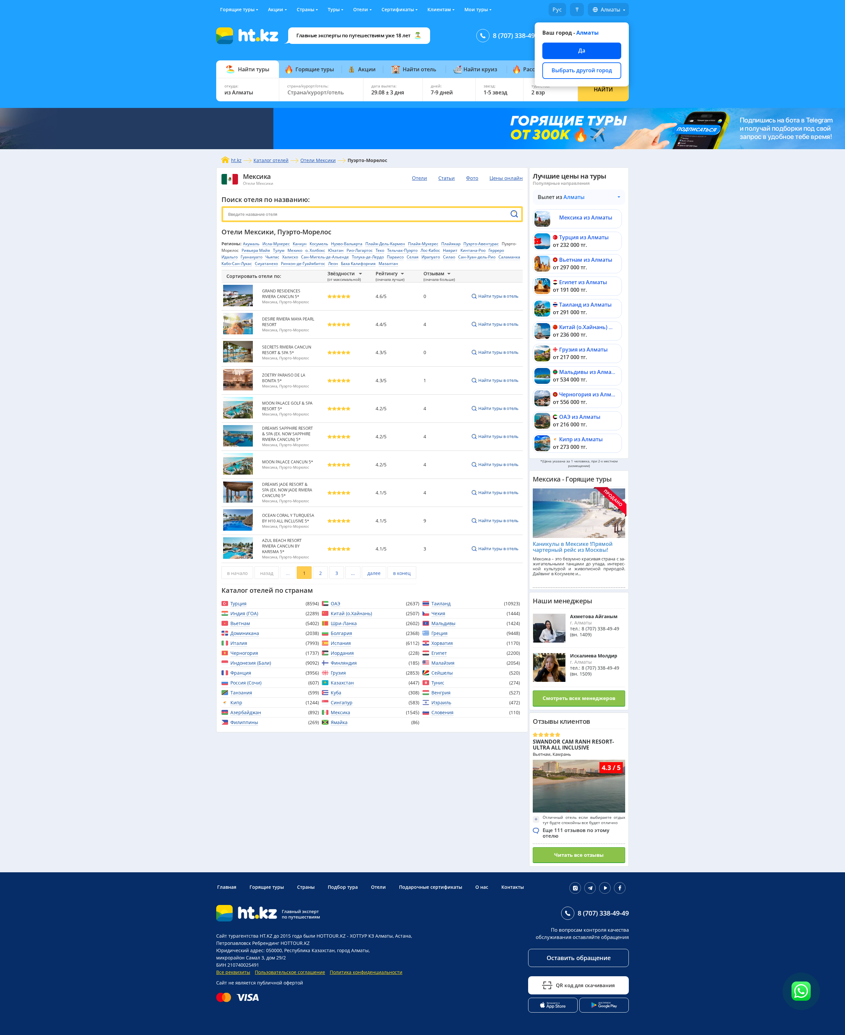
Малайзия (443, 663)
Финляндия (344, 663)
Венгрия (441, 692)
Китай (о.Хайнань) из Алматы (598, 327)
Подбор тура (343, 887)
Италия (238, 643)
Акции (275, 9)
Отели (360, 9)
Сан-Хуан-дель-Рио (476, 257)
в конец (402, 573)
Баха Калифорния (358, 263)
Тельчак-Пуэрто (402, 250)
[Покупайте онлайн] (239, 997)
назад (266, 573)
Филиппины (244, 722)
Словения (442, 712)
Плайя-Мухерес (423, 244)
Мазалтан (388, 263)
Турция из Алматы (584, 237)
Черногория (244, 653)
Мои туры (476, 9)
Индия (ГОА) (244, 613)
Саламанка (509, 257)
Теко (380, 250)
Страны (305, 9)
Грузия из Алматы (583, 349)
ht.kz (236, 160)
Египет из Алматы (583, 282)
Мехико (294, 250)
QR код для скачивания (585, 985)
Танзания (241, 692)
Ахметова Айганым (594, 616)
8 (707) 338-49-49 (518, 35)
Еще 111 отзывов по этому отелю (576, 833)
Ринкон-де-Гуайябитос (303, 263)
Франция (240, 673)
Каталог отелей (271, 160)
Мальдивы (443, 623)
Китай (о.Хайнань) (351, 613)
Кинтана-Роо (473, 250)
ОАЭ (335, 603)
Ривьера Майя (256, 250)
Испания (341, 643)
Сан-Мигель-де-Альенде (325, 257)
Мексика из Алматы (585, 217)
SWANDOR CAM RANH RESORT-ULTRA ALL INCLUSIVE (573, 744)
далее (374, 573)
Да (581, 50)
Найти (603, 89)
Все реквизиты (233, 972)
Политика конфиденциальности (366, 972)
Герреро (496, 250)
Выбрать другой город (582, 70)
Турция (238, 603)
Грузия (338, 673)
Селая (413, 257)
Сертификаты (398, 9)
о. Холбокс (315, 250)
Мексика (257, 176)
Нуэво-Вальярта (346, 244)
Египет (439, 653)
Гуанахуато (251, 257)
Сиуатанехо (266, 263)
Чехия (438, 613)
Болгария (341, 633)
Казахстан (342, 683)
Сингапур (342, 702)
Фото (472, 178)
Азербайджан (245, 712)
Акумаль (251, 244)
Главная (226, 887)
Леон (333, 263)
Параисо (395, 257)
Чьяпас (272, 257)
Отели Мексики (318, 160)
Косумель (319, 244)
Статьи (446, 178)
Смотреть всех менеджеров (579, 698)
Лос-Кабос (430, 250)
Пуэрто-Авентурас (481, 244)
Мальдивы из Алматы (588, 372)
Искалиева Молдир (593, 655)
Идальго (229, 257)
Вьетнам (240, 623)
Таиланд (441, 603)
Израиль (441, 702)
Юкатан (336, 250)
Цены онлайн (506, 178)
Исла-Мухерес (276, 244)
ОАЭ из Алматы (579, 416)
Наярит (450, 250)
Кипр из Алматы (581, 439)
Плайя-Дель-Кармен (385, 244)
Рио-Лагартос (360, 250)
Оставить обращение (579, 958)
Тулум (279, 250)
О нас (481, 887)
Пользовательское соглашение (290, 972)
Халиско (290, 257)
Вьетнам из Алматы (585, 259)
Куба (336, 692)
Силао (449, 257)
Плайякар (450, 244)
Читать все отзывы (579, 854)
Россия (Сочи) (245, 683)
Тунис (437, 683)
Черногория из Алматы (590, 394)
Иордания (342, 653)
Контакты (512, 887)
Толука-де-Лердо (368, 257)
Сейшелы (442, 673)
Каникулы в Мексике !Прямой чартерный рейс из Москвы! (573, 546)
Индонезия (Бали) (250, 663)
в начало (237, 573)
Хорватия (442, 643)
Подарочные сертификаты (430, 887)
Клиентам (439, 9)
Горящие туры (237, 9)
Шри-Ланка (344, 623)
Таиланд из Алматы (585, 304)
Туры (334, 9)
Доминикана (244, 633)
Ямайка (339, 722)
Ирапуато (431, 257)
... (288, 573)
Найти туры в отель (498, 296)
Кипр (236, 702)
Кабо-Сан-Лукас (236, 263)
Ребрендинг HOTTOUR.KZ (281, 943)
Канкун (300, 244)
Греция (439, 633)
